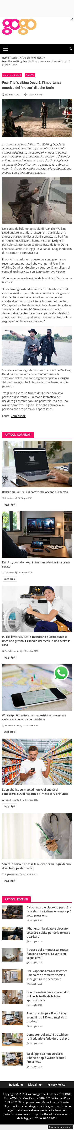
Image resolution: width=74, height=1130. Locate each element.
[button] (70, 49)
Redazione (16, 1085)
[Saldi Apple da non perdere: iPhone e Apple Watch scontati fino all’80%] (12, 1059)
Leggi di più (9, 504)
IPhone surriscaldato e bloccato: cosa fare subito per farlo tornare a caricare (48, 932)
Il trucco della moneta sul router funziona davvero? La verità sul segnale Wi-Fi (47, 954)
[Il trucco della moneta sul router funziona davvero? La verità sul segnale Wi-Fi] (12, 955)
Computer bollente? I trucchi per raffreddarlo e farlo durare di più (48, 1036)
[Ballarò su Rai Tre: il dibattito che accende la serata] (37, 464)
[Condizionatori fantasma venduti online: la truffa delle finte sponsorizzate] (12, 997)
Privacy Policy (56, 1085)
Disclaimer (35, 1085)
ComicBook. (18, 416)
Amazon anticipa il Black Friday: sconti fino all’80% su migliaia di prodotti (47, 1017)
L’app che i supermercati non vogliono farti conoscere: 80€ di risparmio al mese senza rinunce (35, 791)
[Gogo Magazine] (19, 30)
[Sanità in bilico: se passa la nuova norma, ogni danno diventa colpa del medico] (37, 836)
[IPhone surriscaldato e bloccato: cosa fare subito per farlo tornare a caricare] (12, 933)
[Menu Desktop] (5, 49)
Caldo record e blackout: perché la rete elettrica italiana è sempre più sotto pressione (49, 911)
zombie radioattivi (54, 168)
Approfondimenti (12, 75)
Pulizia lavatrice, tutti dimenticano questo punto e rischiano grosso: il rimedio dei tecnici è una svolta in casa (36, 641)
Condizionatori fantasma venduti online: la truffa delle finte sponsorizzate (48, 996)
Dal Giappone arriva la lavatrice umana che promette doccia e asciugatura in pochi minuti (47, 975)
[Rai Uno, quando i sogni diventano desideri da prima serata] (37, 534)
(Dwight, (21, 152)
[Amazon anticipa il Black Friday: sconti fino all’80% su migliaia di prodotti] (12, 1018)
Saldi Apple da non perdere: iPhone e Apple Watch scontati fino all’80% (46, 1058)
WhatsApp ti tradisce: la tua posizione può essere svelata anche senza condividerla (34, 717)
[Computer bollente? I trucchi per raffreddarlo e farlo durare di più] (12, 1039)
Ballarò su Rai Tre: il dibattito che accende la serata (35, 492)
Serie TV (30, 75)
